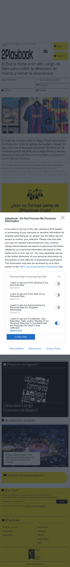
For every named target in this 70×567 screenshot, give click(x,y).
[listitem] (35, 276)
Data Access (35, 348)
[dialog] (35, 283)
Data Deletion (17, 348)
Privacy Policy (53, 348)
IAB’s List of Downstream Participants (39, 266)
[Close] (64, 219)
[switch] (57, 283)
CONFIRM (21, 337)
